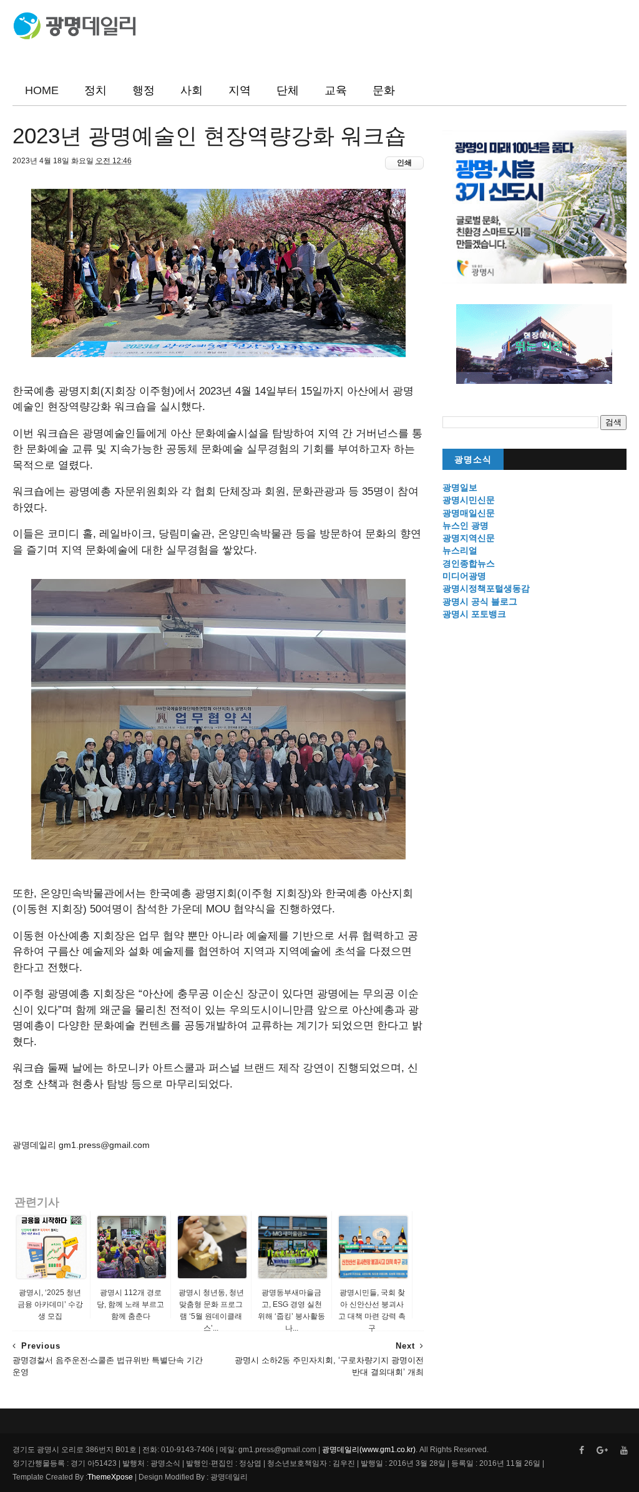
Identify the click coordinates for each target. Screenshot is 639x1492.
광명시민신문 (468, 500)
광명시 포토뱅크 (474, 614)
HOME (42, 90)
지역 (239, 90)
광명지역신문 (468, 538)
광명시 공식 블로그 (479, 601)
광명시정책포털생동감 (486, 588)
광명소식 (473, 460)
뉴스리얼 (459, 550)
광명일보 (459, 487)
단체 (287, 90)
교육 (335, 90)
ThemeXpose (110, 1477)
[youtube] (624, 1450)
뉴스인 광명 (465, 525)
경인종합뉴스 (468, 563)
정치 (95, 90)
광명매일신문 (468, 513)
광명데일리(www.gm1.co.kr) (369, 1449)
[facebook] (581, 1450)
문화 (384, 90)
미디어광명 (464, 576)
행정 (143, 90)
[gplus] (602, 1450)
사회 (191, 90)
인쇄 (404, 162)
